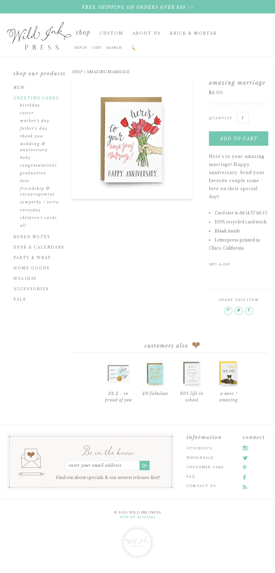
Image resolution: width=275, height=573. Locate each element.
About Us (146, 33)
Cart (97, 47)
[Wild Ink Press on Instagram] (245, 448)
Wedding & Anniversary (34, 146)
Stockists (199, 448)
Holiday (25, 278)
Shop (83, 32)
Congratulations (38, 165)
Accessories (31, 289)
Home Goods (31, 268)
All (23, 225)
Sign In (80, 47)
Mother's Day (35, 120)
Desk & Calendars (38, 247)
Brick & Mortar (193, 33)
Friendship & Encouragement (37, 191)
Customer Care (205, 467)
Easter (27, 113)
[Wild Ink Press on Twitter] (245, 457)
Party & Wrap (32, 258)
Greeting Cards (36, 98)
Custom (111, 33)
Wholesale (200, 457)
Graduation (33, 173)
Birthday (30, 105)
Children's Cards (38, 217)
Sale (19, 299)
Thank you (31, 136)
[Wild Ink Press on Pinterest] (244, 467)
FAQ (190, 476)
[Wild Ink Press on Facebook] (244, 477)
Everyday (30, 210)
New (19, 88)
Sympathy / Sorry (39, 202)
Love (25, 180)
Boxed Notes (31, 237)
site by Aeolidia (138, 517)
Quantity (220, 118)
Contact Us (201, 486)
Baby (25, 157)
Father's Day (34, 128)
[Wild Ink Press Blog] (245, 487)
